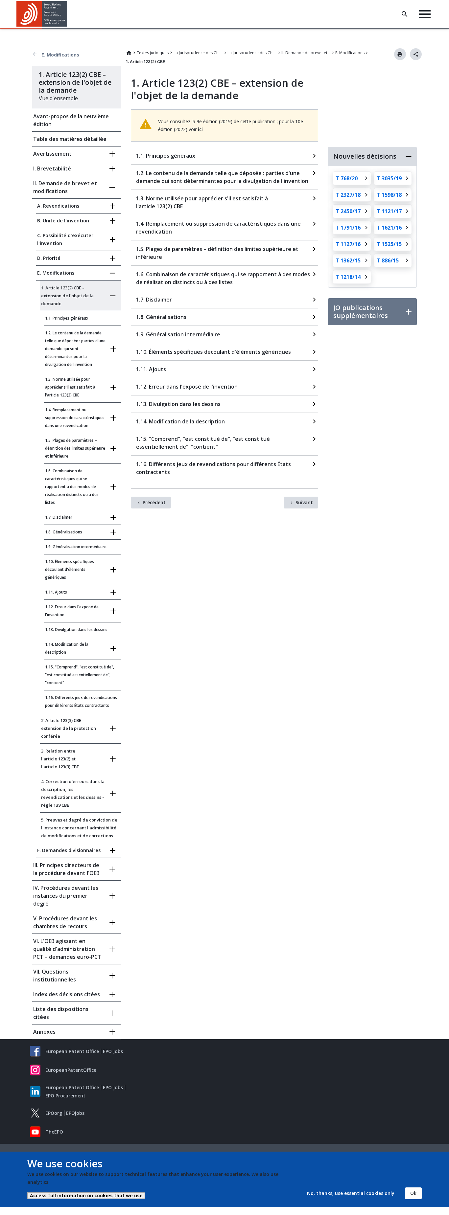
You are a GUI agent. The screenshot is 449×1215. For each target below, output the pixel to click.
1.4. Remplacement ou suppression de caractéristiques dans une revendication (75, 417)
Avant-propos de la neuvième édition (71, 120)
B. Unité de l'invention (63, 220)
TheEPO (54, 1132)
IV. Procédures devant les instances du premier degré (65, 895)
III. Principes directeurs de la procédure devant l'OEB (66, 869)
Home (129, 53)
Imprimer (400, 54)
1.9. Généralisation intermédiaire (75, 547)
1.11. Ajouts (56, 592)
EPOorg (53, 1113)
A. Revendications (58, 206)
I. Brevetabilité (52, 168)
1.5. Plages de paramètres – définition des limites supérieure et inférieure (75, 448)
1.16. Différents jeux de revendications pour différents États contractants (81, 701)
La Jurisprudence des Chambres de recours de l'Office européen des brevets (252, 53)
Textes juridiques (153, 53)
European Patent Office (72, 1051)
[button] (68, 14)
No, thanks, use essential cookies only (350, 1193)
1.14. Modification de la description (66, 648)
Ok (413, 1193)
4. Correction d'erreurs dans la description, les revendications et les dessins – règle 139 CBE (73, 793)
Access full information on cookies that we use (86, 1195)
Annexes (44, 1031)
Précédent (154, 502)
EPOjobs (75, 1113)
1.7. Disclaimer (58, 517)
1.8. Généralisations (63, 532)
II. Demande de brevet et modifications (306, 53)
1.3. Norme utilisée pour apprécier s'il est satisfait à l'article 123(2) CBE (70, 387)
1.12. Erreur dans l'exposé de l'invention (72, 611)
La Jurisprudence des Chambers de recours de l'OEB (198, 53)
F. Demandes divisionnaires (69, 850)
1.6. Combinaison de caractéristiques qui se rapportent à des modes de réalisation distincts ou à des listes (72, 486)
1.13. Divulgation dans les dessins (76, 629)
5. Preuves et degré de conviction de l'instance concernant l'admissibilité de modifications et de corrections (79, 828)
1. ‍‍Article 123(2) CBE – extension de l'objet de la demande (67, 295)
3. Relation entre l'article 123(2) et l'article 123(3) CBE (60, 759)
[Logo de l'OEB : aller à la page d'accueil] (41, 14)
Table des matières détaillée (69, 139)
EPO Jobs (113, 1051)
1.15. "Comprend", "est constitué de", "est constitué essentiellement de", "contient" (79, 675)
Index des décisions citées (66, 994)
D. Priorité (48, 258)
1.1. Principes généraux (66, 318)
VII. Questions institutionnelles (54, 975)
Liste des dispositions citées (60, 1013)
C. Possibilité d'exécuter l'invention (65, 239)
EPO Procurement (65, 1095)
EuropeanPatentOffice (70, 1070)
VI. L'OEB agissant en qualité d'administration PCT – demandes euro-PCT (67, 948)
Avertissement (52, 153)
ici (200, 129)
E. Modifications (60, 55)
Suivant (304, 502)
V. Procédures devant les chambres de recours (65, 922)
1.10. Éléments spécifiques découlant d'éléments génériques (69, 569)
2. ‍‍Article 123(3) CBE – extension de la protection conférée (68, 728)
